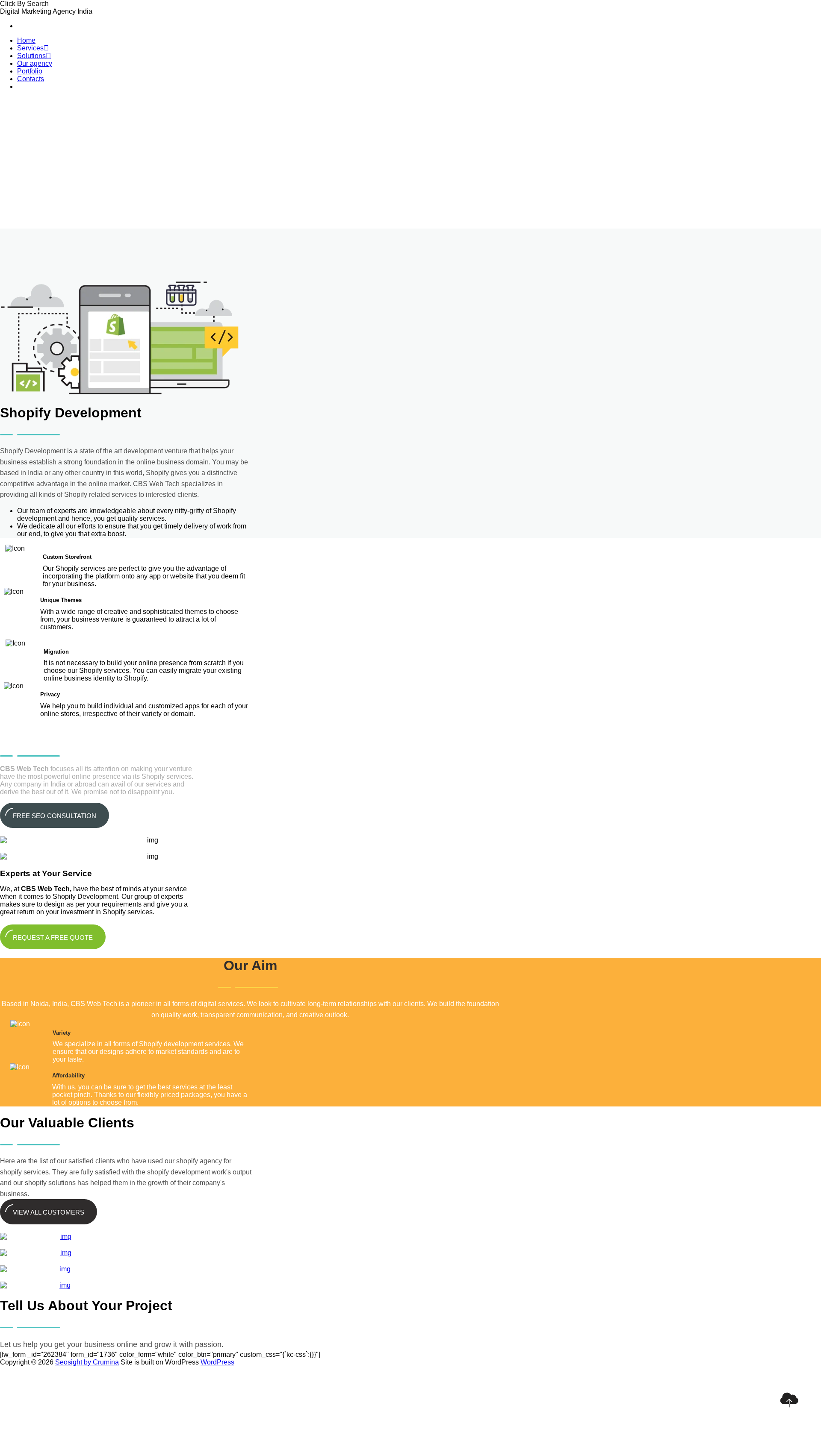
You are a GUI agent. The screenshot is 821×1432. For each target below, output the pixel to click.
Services (33, 48)
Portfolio (29, 71)
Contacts (30, 78)
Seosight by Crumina (87, 1362)
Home (26, 40)
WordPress (217, 1362)
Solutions (34, 55)
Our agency (34, 63)
